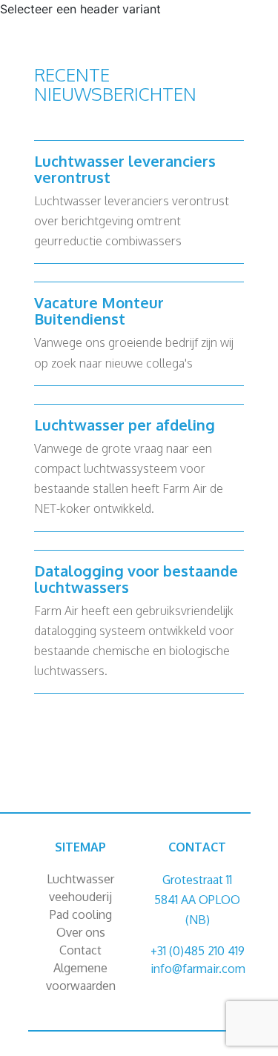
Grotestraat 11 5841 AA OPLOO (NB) (197, 899)
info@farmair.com (197, 968)
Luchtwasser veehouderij (80, 887)
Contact (80, 950)
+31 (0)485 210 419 (197, 950)
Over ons (80, 932)
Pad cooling (81, 914)
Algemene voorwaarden (81, 976)
